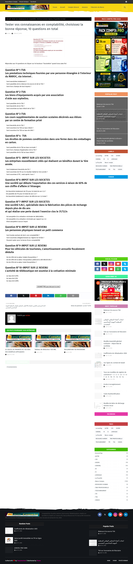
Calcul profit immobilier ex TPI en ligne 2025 (27, 539)
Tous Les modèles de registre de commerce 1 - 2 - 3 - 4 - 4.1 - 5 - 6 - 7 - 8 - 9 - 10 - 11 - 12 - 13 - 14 (116, 374)
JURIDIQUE (114, 159)
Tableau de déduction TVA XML (45, 349)
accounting (99, 155)
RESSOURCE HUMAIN (101, 166)
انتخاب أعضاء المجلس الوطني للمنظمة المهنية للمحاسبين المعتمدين (109, 115)
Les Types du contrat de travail (114, 363)
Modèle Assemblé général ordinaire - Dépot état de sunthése (110, 140)
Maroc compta (109, 162)
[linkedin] (126, 514)
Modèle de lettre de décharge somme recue (114, 404)
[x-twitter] (104, 264)
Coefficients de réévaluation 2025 (25, 529)
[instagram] (111, 264)
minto (9, 33)
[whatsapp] (118, 269)
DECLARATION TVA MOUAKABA (74, 349)
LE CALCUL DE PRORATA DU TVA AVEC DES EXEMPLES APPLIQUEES (18, 351)
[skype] (125, 264)
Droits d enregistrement (112, 384)
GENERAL (98, 159)
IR (104, 159)
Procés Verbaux (23, 2)
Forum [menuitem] (55, 7)
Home (108, 560)
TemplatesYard (21, 560)
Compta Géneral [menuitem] (73, 7)
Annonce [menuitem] (85, 7)
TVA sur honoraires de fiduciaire (108, 129)
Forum (115, 560)
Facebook (33, 2)
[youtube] (118, 264)
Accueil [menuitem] (62, 7)
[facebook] (126, 2)
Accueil (9, 19)
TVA (114, 169)
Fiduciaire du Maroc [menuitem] (97, 7)
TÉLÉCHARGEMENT (101, 169)
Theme (39, 560)
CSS (112, 155)
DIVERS (118, 155)
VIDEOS (120, 169)
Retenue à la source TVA (105, 104)
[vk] (97, 269)
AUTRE (106, 155)
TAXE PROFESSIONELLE (116, 166)
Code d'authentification (112, 394)
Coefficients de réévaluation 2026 (115, 353)
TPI (109, 169)
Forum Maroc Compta (11, 2)
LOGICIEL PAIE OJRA (20, 548)
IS (108, 159)
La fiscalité (99, 162)
